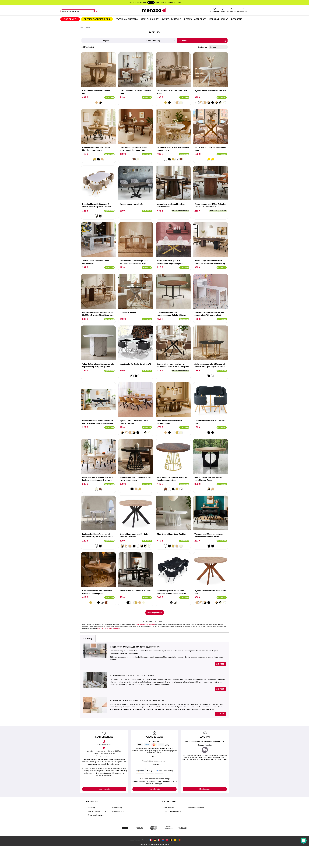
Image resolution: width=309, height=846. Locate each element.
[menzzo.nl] (163, 840)
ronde (137, 624)
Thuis (81, 27)
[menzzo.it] (159, 840)
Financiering (117, 807)
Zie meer (220, 664)
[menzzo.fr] (150, 840)
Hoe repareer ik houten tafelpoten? (132, 675)
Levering (91, 807)
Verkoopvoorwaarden (195, 807)
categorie (105, 41)
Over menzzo (169, 807)
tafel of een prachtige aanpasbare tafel (108, 628)
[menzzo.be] (171, 840)
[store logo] (155, 11)
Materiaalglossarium (96, 815)
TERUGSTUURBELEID (97, 811)
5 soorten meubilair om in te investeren (135, 647)
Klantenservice (118, 811)
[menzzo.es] (175, 840)
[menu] (154, 19)
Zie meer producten (154, 612)
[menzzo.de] (155, 840)
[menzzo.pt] (179, 840)
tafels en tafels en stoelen (147, 624)
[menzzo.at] (167, 840)
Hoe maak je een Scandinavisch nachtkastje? (137, 700)
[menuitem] (70, 19)
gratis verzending (153, 41)
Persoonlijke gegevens (172, 811)
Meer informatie (104, 789)
